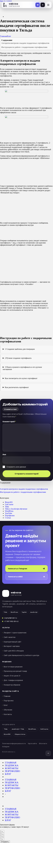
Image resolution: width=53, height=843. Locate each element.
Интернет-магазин (12, 646)
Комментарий (9, 421)
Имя (4, 454)
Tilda (7, 507)
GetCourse (9, 504)
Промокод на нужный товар (15, 671)
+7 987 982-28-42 (11, 621)
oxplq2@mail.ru (10, 618)
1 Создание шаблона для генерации (20, 349)
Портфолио (10, 515)
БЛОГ (8, 774)
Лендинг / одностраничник (15, 633)
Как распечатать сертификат (17, 387)
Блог (9, 36)
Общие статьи (20, 734)
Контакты (8, 714)
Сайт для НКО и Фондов (14, 651)
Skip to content (6, 1)
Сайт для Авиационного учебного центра (21, 655)
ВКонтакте (43, 743)
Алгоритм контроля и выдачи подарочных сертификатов (25, 43)
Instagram (5, 747)
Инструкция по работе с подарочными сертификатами (24, 47)
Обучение (8, 710)
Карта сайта (32, 743)
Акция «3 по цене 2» (12, 676)
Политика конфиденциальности (14, 743)
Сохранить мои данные (16, 467)
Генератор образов (12, 685)
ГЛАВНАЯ (10, 762)
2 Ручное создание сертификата (18, 358)
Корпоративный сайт (12, 642)
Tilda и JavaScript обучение (16, 509)
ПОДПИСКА (11, 765)
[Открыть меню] (48, 4)
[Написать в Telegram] (37, 5)
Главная (3, 36)
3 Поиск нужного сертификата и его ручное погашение (22, 368)
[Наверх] (48, 753)
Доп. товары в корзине (13, 680)
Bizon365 (9, 502)
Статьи (8, 518)
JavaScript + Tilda (18, 729)
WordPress (9, 511)
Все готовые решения (13, 667)
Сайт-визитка (9, 637)
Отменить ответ (10, 409)
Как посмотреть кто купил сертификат (21, 378)
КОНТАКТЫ (11, 768)
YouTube (8, 513)
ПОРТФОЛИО (12, 771)
